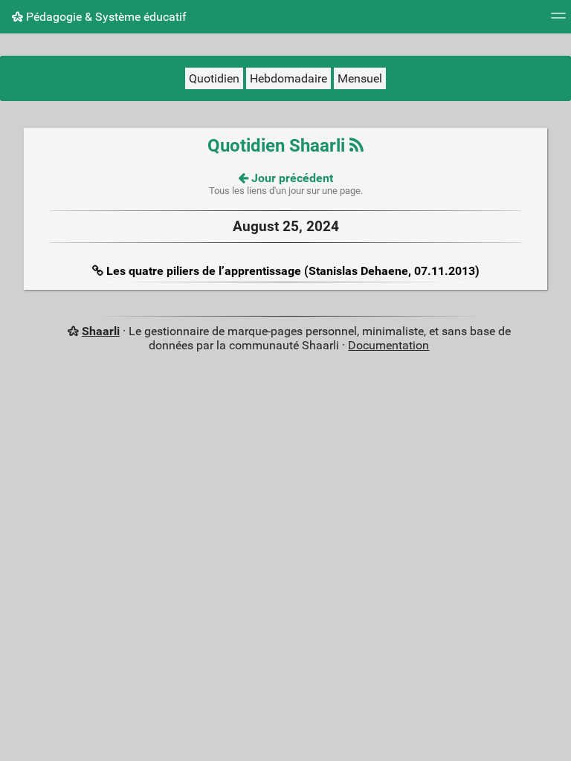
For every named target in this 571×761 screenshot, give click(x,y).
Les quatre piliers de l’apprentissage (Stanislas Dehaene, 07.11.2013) (293, 271)
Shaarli (101, 331)
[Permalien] (99, 271)
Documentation (388, 345)
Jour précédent (290, 178)
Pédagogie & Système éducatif (105, 17)
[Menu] (558, 20)
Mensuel (360, 78)
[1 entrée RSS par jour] (356, 145)
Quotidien (214, 78)
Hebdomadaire (288, 78)
